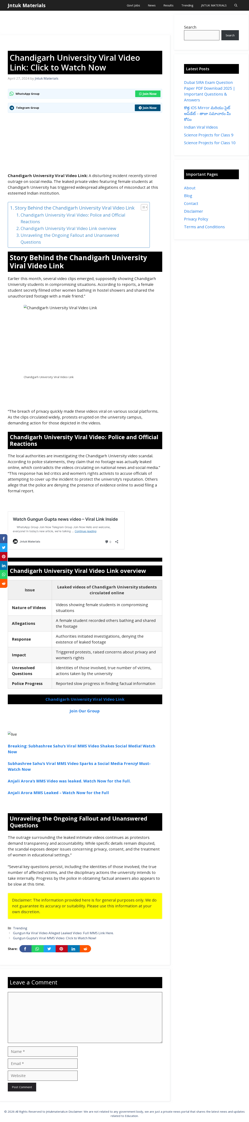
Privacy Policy (196, 219)
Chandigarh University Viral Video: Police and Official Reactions (73, 218)
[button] (236, 5)
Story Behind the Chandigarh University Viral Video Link (75, 208)
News (152, 5)
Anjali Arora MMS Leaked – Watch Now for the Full (58, 792)
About (190, 188)
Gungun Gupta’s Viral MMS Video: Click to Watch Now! (54, 938)
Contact (191, 203)
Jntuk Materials (27, 5)
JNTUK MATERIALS (214, 5)
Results (168, 5)
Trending (187, 5)
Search (190, 27)
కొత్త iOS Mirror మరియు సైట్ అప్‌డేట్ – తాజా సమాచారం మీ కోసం (207, 113)
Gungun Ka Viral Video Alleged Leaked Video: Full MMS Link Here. (63, 933)
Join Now (150, 94)
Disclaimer (193, 211)
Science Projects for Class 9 (208, 135)
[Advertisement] (85, 23)
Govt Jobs (133, 5)
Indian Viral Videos (201, 127)
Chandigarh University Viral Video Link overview (68, 228)
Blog (188, 195)
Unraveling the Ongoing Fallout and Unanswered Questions (70, 238)
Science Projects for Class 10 (209, 142)
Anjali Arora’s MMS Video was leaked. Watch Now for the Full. (69, 781)
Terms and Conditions (204, 226)
